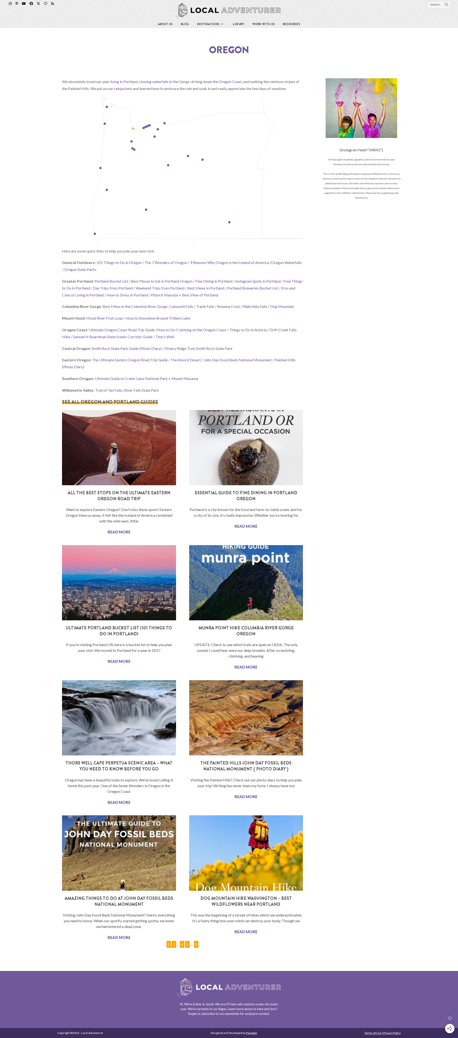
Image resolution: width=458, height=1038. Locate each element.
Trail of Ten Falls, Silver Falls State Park (127, 390)
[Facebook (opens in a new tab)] (31, 3)
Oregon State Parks (80, 269)
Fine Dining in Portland (213, 281)
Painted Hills (285, 360)
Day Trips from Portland (113, 288)
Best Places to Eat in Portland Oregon (162, 281)
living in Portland (124, 81)
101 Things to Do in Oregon (119, 262)
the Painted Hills (75, 88)
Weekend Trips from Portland (159, 288)
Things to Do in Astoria (248, 329)
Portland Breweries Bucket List (252, 288)
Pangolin (251, 1033)
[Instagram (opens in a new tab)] (10, 3)
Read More (119, 532)
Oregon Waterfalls (286, 262)
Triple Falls (205, 306)
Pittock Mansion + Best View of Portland (184, 295)
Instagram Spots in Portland (258, 281)
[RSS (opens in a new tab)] (52, 3)
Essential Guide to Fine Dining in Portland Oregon (246, 496)
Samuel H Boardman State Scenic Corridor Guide (112, 336)
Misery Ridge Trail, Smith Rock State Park (198, 348)
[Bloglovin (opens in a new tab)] (45, 3)
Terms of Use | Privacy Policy (382, 1033)
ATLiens (231, 1004)
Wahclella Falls (255, 306)
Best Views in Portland (205, 288)
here (260, 1009)
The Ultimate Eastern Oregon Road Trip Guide (130, 360)
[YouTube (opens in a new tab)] (24, 3)
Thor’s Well (164, 336)
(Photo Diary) (150, 348)
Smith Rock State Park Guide (115, 348)
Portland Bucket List (111, 281)
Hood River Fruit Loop (104, 318)
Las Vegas (219, 1009)
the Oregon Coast (227, 81)
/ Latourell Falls (180, 306)
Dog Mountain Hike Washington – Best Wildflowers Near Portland (246, 901)
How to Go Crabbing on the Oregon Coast (191, 329)
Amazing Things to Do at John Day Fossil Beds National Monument (119, 901)
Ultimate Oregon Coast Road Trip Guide (122, 329)
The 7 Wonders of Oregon (166, 262)
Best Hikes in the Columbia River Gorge (135, 306)
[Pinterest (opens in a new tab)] (17, 3)
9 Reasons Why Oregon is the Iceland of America (229, 262)
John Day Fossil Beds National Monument (238, 360)
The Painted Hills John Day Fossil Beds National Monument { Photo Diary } (245, 766)
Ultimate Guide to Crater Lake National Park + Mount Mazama (146, 378)
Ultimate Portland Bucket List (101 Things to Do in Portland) (119, 631)
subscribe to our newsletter (220, 1014)
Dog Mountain (282, 306)
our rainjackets (120, 88)
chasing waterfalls (154, 81)
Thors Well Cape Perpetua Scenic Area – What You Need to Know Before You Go (119, 766)
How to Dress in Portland (127, 295)
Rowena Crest (228, 306)
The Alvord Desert (186, 360)
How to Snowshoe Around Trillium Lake (158, 318)
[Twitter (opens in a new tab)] (38, 3)
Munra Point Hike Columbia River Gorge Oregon (246, 631)
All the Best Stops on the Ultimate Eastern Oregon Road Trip (119, 496)
